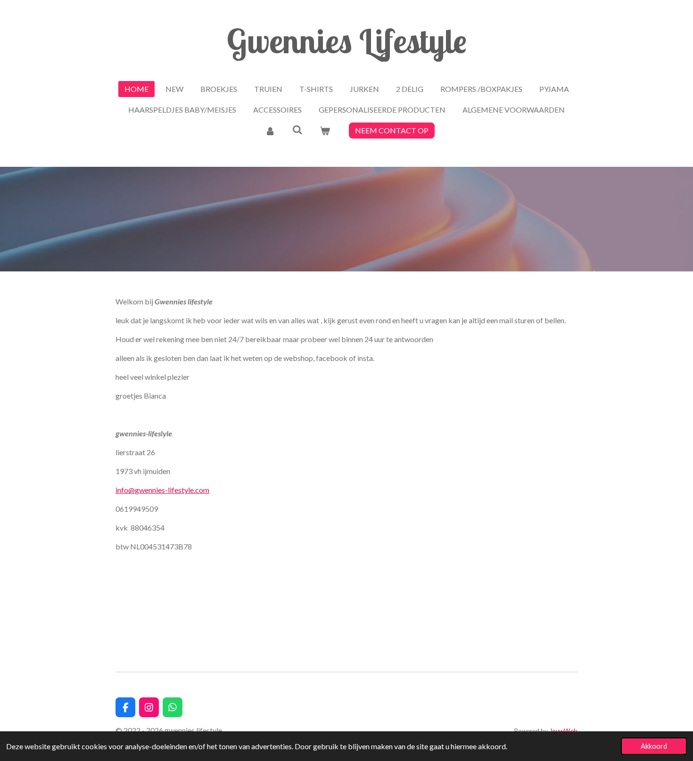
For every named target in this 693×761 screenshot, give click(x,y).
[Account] (269, 131)
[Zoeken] (297, 129)
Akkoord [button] (654, 746)
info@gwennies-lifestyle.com (162, 489)
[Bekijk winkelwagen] (325, 131)
